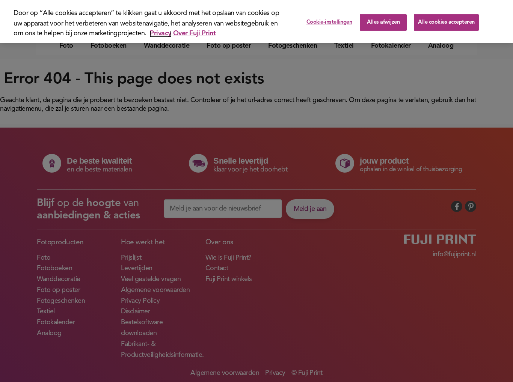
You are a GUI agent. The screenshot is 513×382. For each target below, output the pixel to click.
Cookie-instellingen (329, 22)
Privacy (160, 33)
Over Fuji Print (194, 33)
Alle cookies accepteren (446, 22)
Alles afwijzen (383, 22)
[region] (256, 21)
